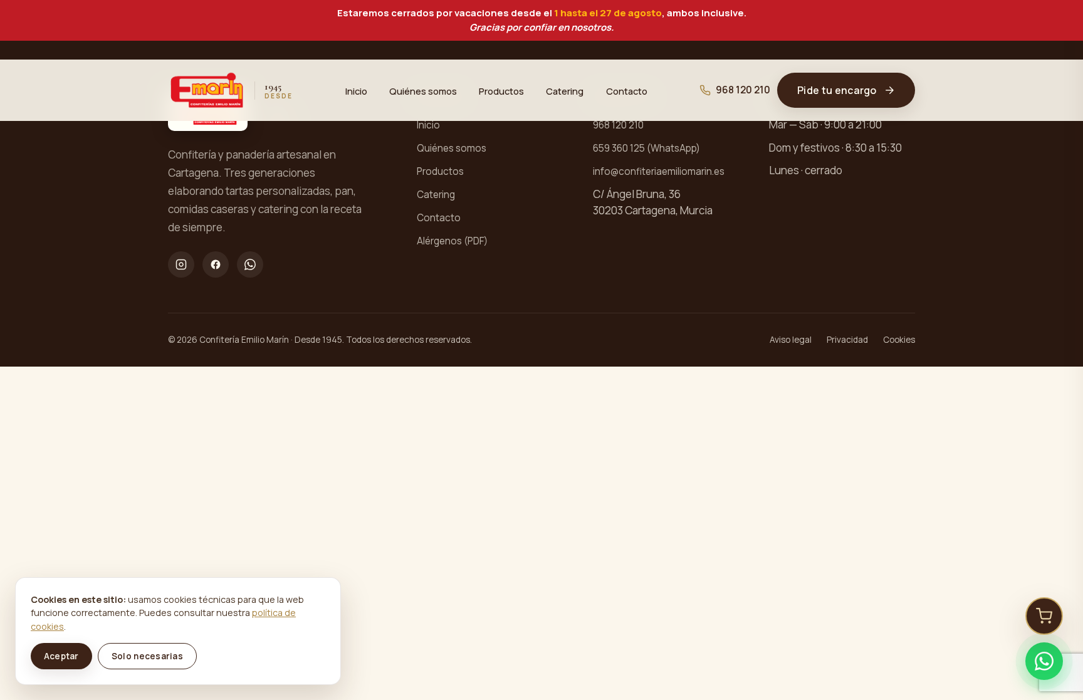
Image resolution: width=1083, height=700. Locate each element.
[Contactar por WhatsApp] (1044, 661)
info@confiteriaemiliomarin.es (659, 171)
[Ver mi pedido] (1044, 616)
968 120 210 (743, 90)
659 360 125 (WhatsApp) (646, 148)
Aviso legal (791, 339)
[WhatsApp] (250, 264)
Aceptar (61, 656)
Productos (501, 90)
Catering (564, 90)
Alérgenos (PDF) (452, 241)
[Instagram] (181, 264)
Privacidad (847, 339)
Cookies (899, 339)
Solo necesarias (147, 656)
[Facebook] (215, 264)
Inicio (356, 90)
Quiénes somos (423, 90)
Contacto (626, 90)
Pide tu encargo (837, 90)
